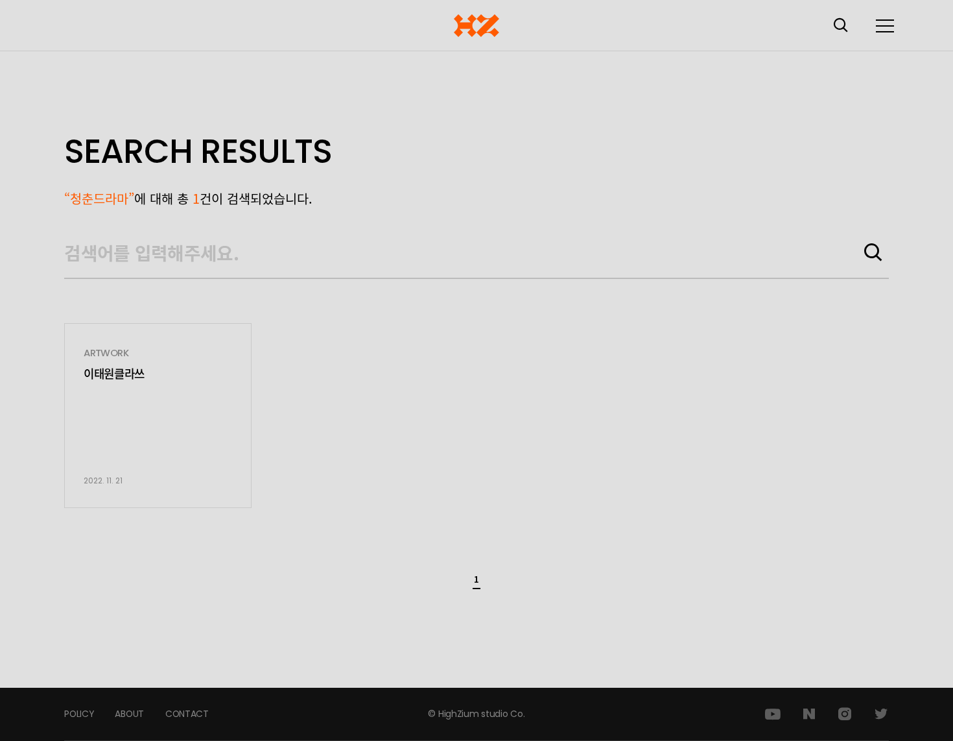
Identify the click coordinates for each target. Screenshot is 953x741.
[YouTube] (773, 714)
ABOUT (129, 713)
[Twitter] (881, 714)
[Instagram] (845, 714)
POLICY (78, 713)
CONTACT (187, 713)
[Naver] (809, 714)
